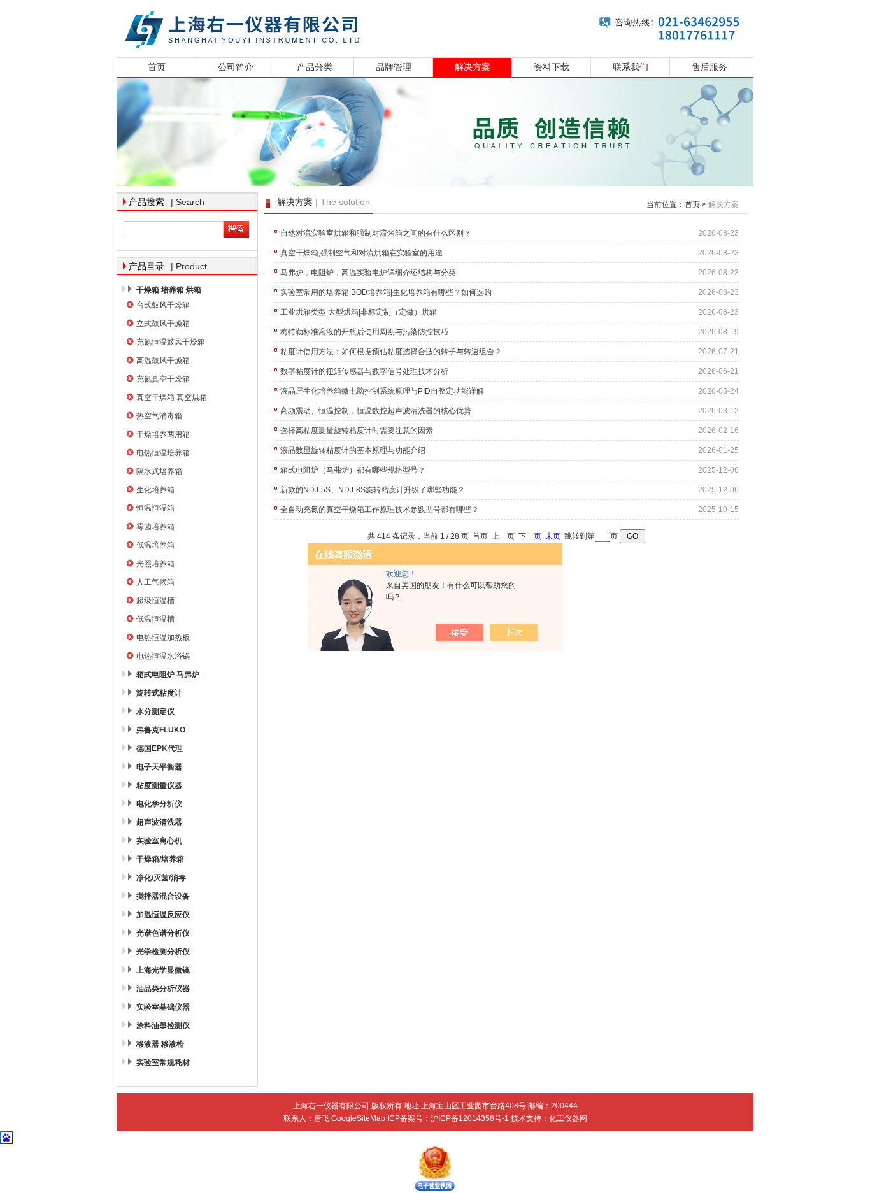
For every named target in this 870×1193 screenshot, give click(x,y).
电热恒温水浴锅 (163, 656)
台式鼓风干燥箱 (163, 305)
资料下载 (551, 67)
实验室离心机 (159, 840)
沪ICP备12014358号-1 (470, 1118)
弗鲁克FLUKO (160, 729)
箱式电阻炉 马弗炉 (167, 674)
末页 (552, 536)
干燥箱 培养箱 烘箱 (168, 289)
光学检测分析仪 (163, 951)
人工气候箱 (155, 582)
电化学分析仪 (159, 803)
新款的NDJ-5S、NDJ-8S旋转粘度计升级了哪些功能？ (372, 489)
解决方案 (472, 67)
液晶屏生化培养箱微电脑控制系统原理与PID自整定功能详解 (382, 391)
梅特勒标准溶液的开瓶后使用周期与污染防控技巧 (364, 331)
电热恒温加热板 (163, 637)
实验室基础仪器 (163, 1007)
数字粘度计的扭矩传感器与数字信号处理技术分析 (364, 371)
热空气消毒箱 (159, 415)
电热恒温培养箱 (163, 452)
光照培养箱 (155, 563)
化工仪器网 (568, 1118)
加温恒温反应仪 (163, 914)
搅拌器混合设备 (163, 896)
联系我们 (630, 67)
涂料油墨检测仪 (163, 1025)
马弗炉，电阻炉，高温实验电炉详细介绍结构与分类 (368, 272)
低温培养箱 (155, 545)
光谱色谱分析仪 (163, 933)
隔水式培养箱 (159, 471)
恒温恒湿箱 (155, 508)
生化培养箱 (155, 489)
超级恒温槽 (155, 600)
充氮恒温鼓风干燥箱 (170, 342)
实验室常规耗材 (163, 1062)
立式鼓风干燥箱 (163, 323)
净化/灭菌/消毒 (161, 877)
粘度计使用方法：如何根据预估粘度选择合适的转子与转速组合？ (391, 351)
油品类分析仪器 (163, 988)
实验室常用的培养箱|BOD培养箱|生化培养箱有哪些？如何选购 (386, 292)
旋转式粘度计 (159, 693)
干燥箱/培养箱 (160, 859)
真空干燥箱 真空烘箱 (171, 397)
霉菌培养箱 (155, 526)
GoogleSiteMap (358, 1118)
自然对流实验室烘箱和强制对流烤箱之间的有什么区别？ (375, 233)
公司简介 (235, 67)
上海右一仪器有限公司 (435, 27)
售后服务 (709, 67)
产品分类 (314, 67)
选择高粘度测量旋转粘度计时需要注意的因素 (356, 430)
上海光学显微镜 (163, 970)
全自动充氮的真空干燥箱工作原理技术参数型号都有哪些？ (379, 509)
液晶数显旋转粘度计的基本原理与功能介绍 (352, 450)
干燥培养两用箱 (163, 434)
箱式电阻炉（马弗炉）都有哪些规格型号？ (352, 470)
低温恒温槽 (155, 619)
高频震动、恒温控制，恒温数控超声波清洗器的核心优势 (375, 410)
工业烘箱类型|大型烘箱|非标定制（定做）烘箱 (358, 312)
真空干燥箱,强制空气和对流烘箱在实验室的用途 (361, 252)
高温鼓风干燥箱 (163, 360)
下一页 (529, 536)
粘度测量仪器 (159, 785)
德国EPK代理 (159, 748)
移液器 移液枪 (160, 1043)
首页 (157, 67)
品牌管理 (393, 67)
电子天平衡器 (159, 766)
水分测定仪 (155, 711)
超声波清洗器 (159, 822)
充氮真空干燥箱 (163, 379)
